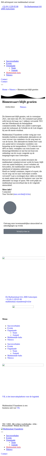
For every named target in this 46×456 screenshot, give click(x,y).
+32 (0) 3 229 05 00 (10, 6)
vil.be (35, 424)
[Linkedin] (5, 417)
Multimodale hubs (14, 337)
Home (4, 89)
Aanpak (16, 335)
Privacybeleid (7, 426)
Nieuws (12, 89)
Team (15, 333)
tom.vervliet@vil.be (22, 194)
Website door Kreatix (21, 426)
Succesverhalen (13, 326)
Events (10, 328)
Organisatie (12, 330)
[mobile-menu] (2, 84)
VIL (18, 408)
